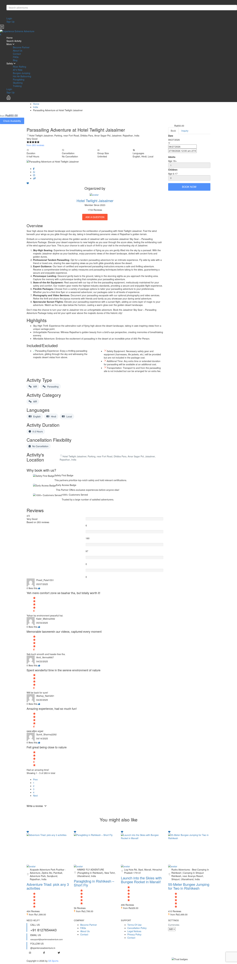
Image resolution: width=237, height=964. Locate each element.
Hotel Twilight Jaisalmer (95, 200)
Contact (17, 53)
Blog (15, 60)
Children (173, 169)
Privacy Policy (134, 934)
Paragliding (18, 79)
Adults (171, 156)
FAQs (16, 57)
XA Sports (53, 960)
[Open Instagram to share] (34, 175)
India (35, 107)
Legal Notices (134, 931)
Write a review (35, 806)
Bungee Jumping (21, 73)
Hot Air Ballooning (22, 76)
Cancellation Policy (137, 928)
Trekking (17, 86)
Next (35, 795)
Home (9, 37)
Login (9, 18)
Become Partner (21, 47)
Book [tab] (173, 130)
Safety (9, 63)
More (9, 44)
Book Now (189, 187)
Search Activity (13, 40)
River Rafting (19, 66)
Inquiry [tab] (184, 130)
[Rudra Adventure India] (172, 866)
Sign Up (10, 21)
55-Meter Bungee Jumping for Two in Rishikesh (188, 886)
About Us (17, 50)
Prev (35, 779)
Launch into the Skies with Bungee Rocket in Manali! (141, 879)
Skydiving (18, 82)
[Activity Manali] (125, 866)
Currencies (173, 924)
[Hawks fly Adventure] (78, 866)
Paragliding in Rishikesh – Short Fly (94, 883)
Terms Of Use (134, 924)
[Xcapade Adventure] (31, 866)
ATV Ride (17, 69)
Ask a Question (94, 217)
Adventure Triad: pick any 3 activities (48, 886)
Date (170, 135)
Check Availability (12, 120)
